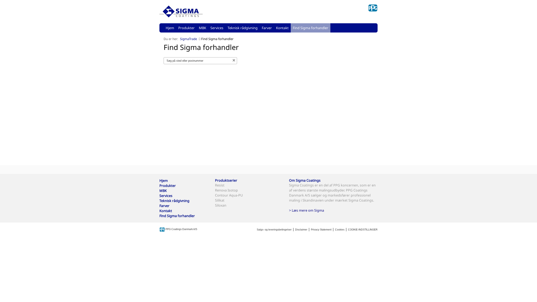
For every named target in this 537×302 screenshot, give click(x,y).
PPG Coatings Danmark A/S (181, 229)
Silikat (219, 200)
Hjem (170, 28)
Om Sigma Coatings (305, 180)
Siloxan (220, 205)
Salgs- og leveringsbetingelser (274, 229)
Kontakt (282, 28)
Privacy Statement (321, 229)
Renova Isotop (226, 190)
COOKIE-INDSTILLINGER (363, 229)
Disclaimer (301, 229)
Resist (219, 185)
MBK (202, 28)
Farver (267, 28)
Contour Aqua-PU (229, 195)
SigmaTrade (188, 39)
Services (216, 28)
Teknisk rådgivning (243, 28)
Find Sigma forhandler (310, 28)
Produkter (186, 28)
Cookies (339, 229)
